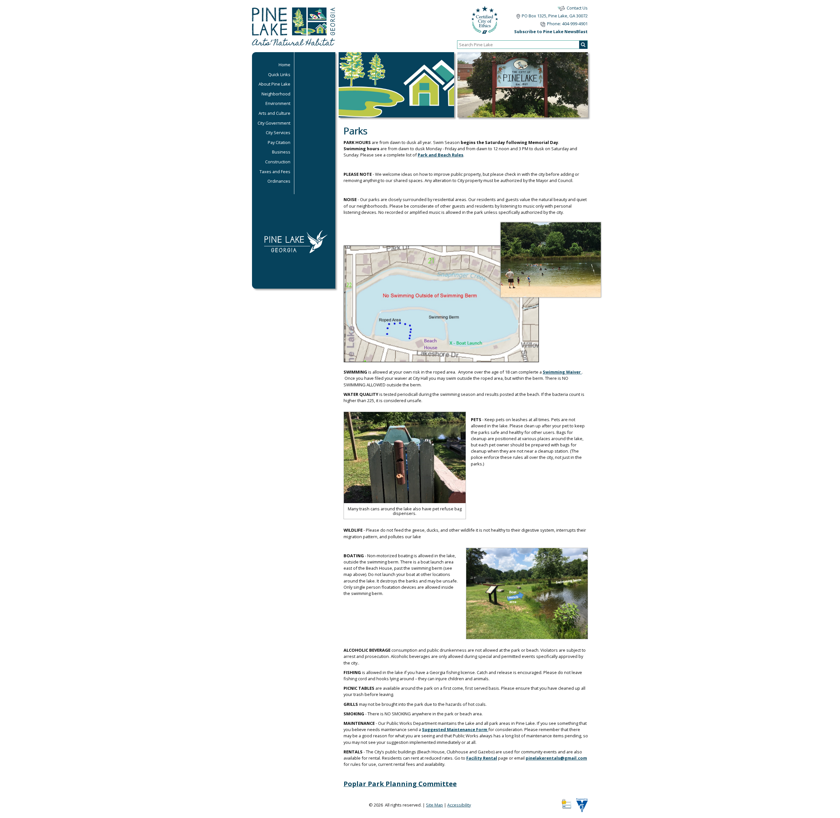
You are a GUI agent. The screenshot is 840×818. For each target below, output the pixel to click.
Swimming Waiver (562, 372)
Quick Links (279, 74)
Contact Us (577, 8)
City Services (278, 132)
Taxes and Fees (275, 171)
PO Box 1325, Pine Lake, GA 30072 (555, 16)
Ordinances (278, 181)
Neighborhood (276, 94)
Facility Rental (481, 758)
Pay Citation (279, 142)
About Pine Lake (274, 84)
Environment (277, 103)
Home (284, 65)
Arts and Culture (274, 113)
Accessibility (459, 805)
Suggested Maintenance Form (455, 729)
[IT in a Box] (580, 807)
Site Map (434, 805)
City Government (274, 123)
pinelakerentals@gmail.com (556, 758)
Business (281, 152)
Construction (277, 162)
